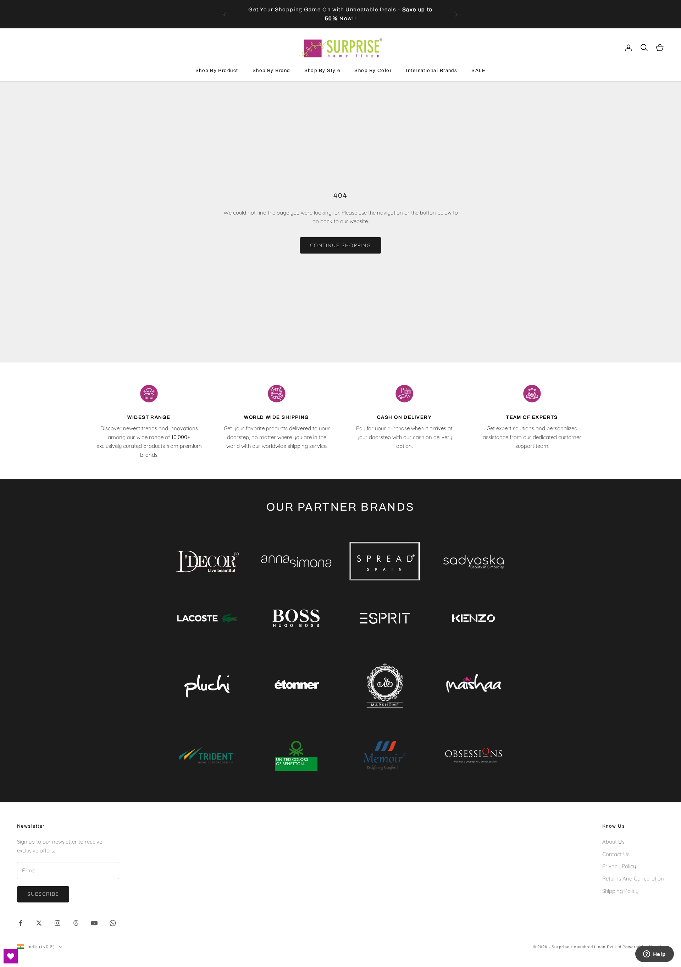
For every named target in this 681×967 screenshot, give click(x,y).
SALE (478, 70)
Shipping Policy (620, 891)
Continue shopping (340, 245)
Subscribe (43, 894)
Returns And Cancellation (633, 878)
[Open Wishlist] (11, 956)
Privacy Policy (619, 866)
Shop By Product (216, 70)
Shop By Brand (271, 70)
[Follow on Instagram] (57, 923)
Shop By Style (322, 70)
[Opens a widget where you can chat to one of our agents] (654, 954)
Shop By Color (373, 70)
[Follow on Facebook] (20, 923)
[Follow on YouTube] (94, 923)
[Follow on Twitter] (39, 923)
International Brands (431, 70)
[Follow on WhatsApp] (112, 923)
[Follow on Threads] (75, 923)
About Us (613, 841)
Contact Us (616, 854)
